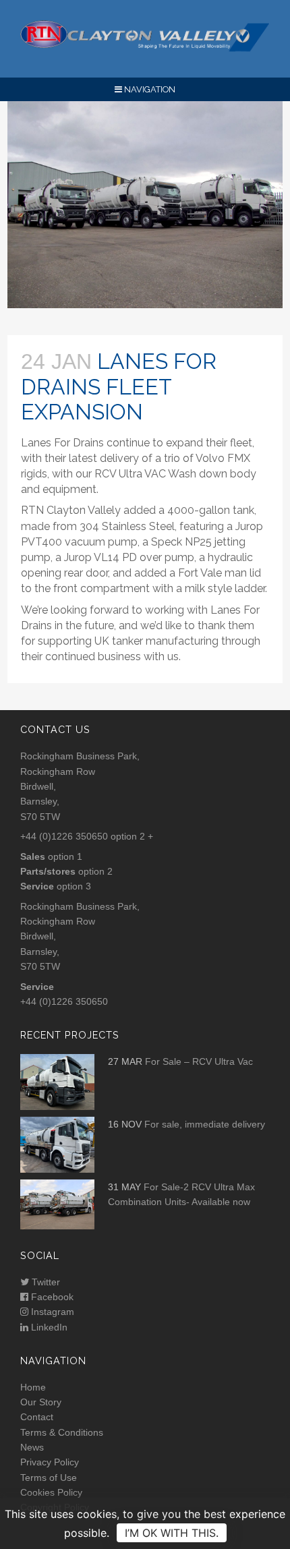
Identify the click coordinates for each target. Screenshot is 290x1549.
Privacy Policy (49, 1462)
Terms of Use (48, 1477)
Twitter (44, 1282)
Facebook (51, 1296)
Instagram (51, 1311)
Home (33, 1387)
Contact (36, 1416)
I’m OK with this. (172, 1533)
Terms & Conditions (61, 1432)
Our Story (40, 1402)
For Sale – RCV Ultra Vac (199, 1061)
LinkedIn (47, 1327)
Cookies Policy (51, 1492)
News (32, 1447)
